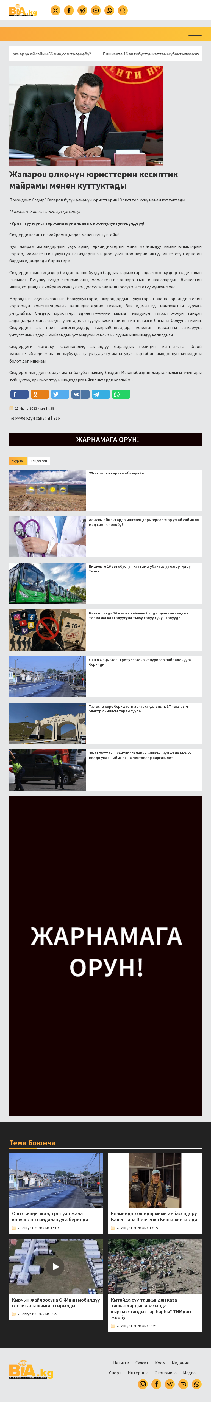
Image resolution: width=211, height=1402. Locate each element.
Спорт (115, 1372)
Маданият (181, 1363)
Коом (160, 1363)
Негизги (121, 1363)
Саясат (142, 1363)
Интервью (138, 1372)
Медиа (189, 1372)
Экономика (166, 1372)
